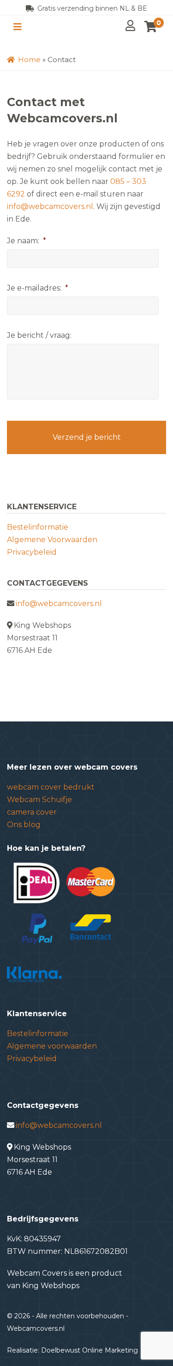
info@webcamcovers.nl (50, 206)
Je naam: (26, 240)
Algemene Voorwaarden (52, 539)
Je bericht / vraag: (39, 335)
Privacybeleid (32, 552)
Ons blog (24, 824)
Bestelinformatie (37, 527)
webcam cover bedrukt (51, 787)
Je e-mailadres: (37, 288)
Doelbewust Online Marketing (89, 1350)
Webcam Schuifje (39, 799)
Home (28, 59)
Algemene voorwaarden (52, 1046)
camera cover (32, 812)
